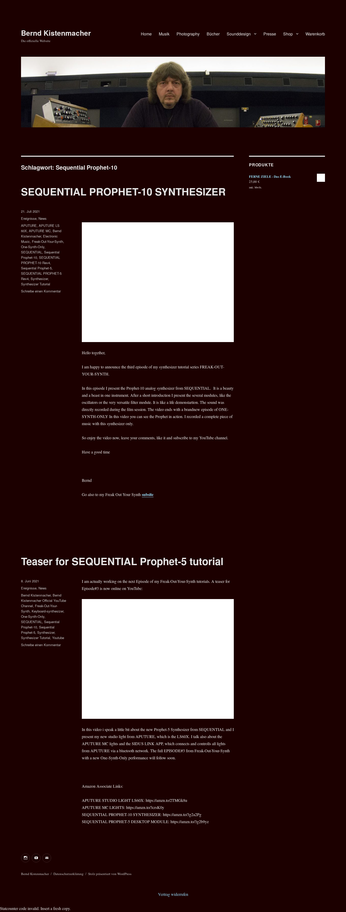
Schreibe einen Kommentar (41, 291)
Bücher (213, 34)
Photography (188, 34)
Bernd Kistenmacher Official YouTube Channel (43, 600)
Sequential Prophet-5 (36, 268)
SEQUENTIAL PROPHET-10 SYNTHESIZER (123, 191)
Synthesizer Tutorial (35, 284)
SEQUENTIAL (31, 252)
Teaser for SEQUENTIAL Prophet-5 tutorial (122, 561)
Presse (269, 34)
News (43, 218)
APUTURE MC (40, 230)
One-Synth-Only (32, 246)
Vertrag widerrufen (173, 894)
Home (146, 34)
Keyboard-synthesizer (47, 611)
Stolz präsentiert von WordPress (109, 873)
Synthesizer (39, 278)
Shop (288, 34)
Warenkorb (315, 34)
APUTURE (29, 225)
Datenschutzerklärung (68, 873)
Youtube (58, 637)
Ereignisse (28, 218)
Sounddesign (239, 34)
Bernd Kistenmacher (56, 33)
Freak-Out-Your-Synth (47, 241)
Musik (164, 34)
